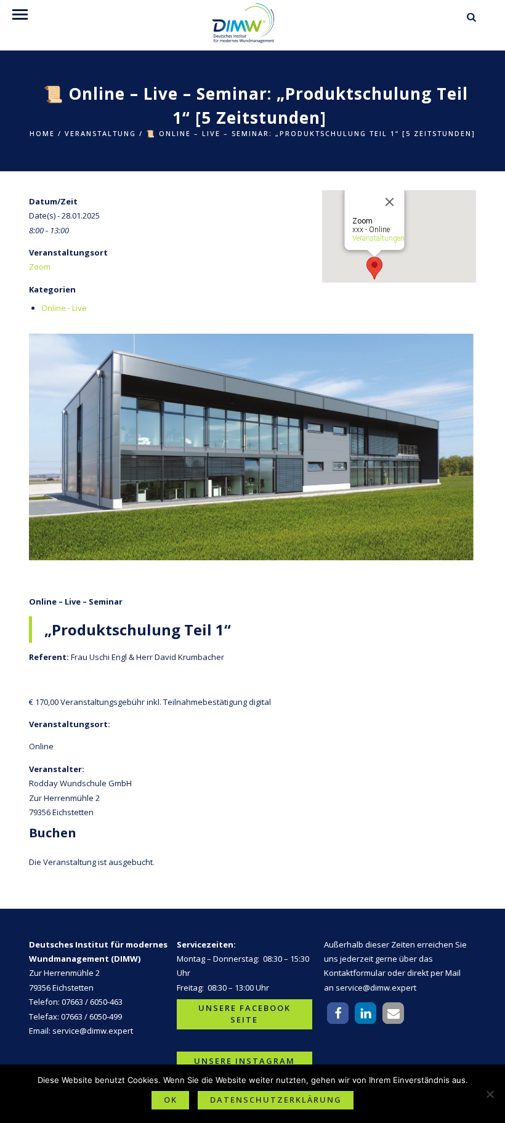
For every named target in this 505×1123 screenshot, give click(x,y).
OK (170, 1099)
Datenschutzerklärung (276, 1099)
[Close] (390, 202)
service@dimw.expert (92, 1030)
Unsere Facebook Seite (244, 1014)
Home (42, 133)
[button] (338, 1013)
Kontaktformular (355, 972)
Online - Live (64, 307)
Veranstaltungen (378, 238)
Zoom (39, 266)
